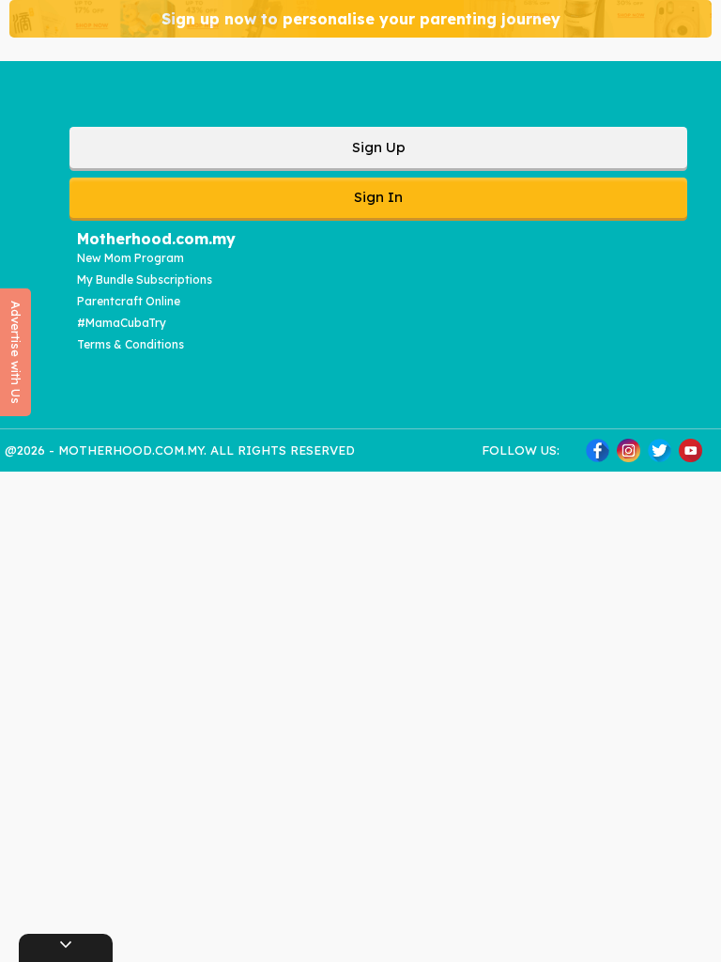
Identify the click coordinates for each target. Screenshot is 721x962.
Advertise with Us (15, 352)
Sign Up (379, 147)
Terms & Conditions (130, 344)
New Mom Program (130, 258)
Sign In (378, 197)
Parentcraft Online (128, 301)
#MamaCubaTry (121, 323)
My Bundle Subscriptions (144, 279)
